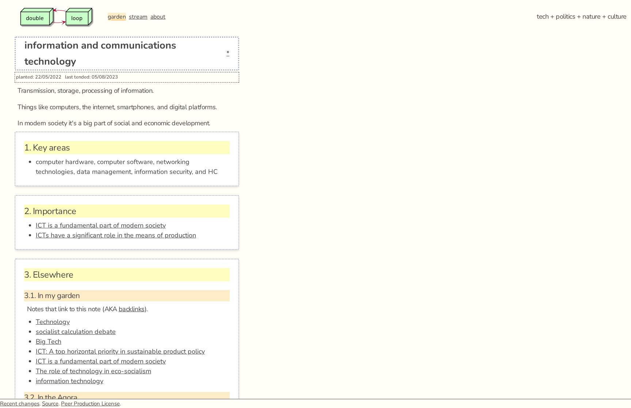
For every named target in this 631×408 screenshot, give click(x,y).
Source (50, 403)
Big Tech (48, 341)
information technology (69, 381)
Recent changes (19, 403)
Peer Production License (90, 403)
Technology (53, 321)
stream (138, 17)
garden (117, 17)
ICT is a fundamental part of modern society (101, 225)
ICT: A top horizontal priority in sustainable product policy (120, 351)
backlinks (132, 309)
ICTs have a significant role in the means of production (116, 235)
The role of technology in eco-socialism (93, 371)
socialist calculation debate (76, 331)
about (157, 17)
